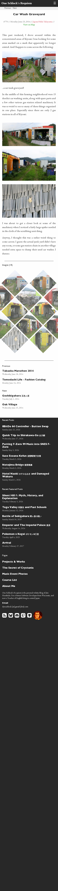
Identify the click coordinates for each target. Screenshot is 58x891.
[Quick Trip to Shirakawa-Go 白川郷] (27, 436)
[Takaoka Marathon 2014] (26, 372)
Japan (35, 21)
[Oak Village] (26, 405)
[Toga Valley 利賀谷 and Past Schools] (27, 508)
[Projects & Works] (27, 562)
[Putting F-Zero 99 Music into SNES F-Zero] (27, 447)
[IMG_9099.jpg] (29, 325)
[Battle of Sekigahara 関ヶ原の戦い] (27, 517)
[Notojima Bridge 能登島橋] (27, 466)
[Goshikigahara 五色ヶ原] (26, 397)
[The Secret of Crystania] (27, 568)
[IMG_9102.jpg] (14, 339)
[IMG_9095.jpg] (14, 311)
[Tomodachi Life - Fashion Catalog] (26, 381)
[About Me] (27, 586)
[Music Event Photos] (27, 574)
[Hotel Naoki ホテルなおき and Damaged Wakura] (27, 476)
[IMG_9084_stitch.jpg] (43, 283)
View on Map (29, 24)
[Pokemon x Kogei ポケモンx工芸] (27, 535)
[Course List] (27, 580)
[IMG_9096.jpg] (43, 311)
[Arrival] (27, 544)
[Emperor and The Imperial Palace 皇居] (27, 526)
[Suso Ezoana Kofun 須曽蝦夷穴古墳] (27, 457)
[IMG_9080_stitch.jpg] (14, 283)
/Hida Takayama (45, 21)
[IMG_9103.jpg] (43, 339)
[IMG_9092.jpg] (29, 297)
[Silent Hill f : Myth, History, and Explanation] (27, 498)
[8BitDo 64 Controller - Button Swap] (27, 427)
